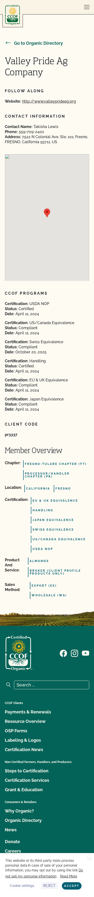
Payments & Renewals (28, 711)
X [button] (90, 857)
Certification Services (27, 780)
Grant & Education (24, 789)
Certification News (24, 749)
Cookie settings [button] (22, 886)
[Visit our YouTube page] (85, 653)
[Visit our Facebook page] (63, 653)
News (11, 829)
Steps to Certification (26, 770)
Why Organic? (19, 810)
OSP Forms (16, 730)
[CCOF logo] (12, 14)
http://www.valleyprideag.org (49, 101)
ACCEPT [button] (71, 886)
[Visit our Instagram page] (74, 653)
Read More (68, 876)
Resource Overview (25, 721)
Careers (13, 851)
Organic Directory (23, 820)
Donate (12, 841)
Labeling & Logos (23, 740)
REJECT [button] (49, 886)
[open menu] (87, 7)
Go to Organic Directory (38, 43)
